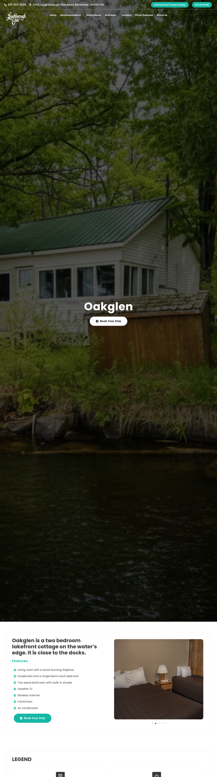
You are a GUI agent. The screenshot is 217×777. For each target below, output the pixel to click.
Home (53, 15)
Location (126, 15)
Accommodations (70, 15)
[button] (114, 678)
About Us (162, 15)
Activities (110, 15)
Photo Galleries (144, 15)
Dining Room (93, 15)
